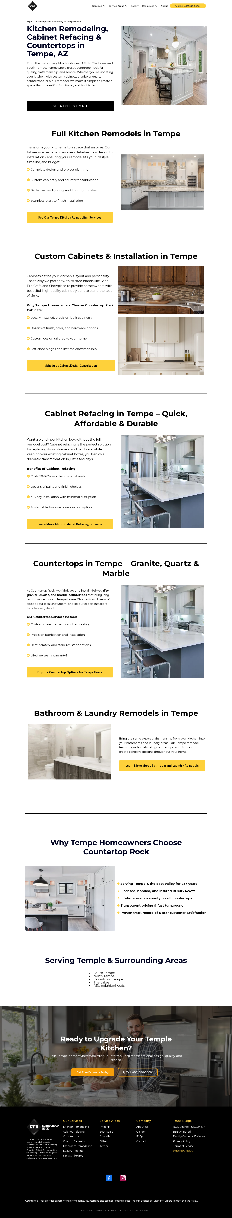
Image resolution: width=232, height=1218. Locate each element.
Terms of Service (183, 1146)
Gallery (141, 1131)
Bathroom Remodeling (77, 1146)
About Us (142, 1126)
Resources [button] (148, 6)
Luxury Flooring (73, 1150)
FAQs (139, 1136)
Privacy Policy (181, 1141)
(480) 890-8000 (183, 1150)
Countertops (71, 1136)
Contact (141, 1141)
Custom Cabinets (74, 1141)
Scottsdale (106, 1131)
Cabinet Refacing (74, 1131)
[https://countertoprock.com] (32, 6)
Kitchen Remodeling (76, 1126)
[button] (104, 6)
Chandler (106, 1136)
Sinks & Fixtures (73, 1155)
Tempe (104, 1146)
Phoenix (105, 1126)
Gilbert (104, 1141)
